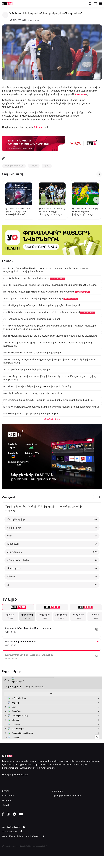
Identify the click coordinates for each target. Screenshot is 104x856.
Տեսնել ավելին (52, 419)
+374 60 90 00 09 (9, 832)
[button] (95, 3)
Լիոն (46, 166)
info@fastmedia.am (11, 827)
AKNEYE (5, 805)
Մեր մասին (57, 791)
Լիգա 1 (34, 166)
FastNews (7, 761)
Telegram (38, 127)
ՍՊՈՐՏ (5, 791)
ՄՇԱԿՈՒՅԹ (8, 796)
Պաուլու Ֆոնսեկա (14, 166)
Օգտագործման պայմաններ (66, 796)
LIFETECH (6, 800)
